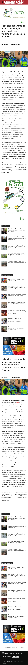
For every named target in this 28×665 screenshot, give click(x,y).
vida (17, 74)
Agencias (6, 44)
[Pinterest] (9, 47)
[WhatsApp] (13, 47)
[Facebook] (2, 47)
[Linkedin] (20, 47)
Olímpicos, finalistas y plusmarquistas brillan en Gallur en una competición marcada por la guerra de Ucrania (21, 167)
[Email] (23, 47)
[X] (6, 47)
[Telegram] (16, 47)
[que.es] (14, 2)
